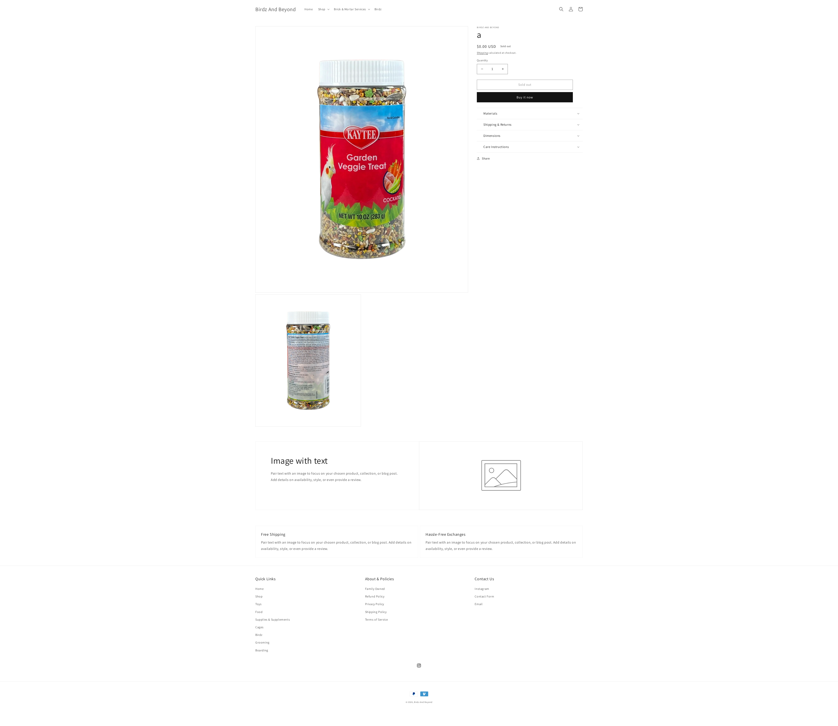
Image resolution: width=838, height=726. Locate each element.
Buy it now (525, 97)
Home (259, 589)
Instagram (482, 589)
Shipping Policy (376, 612)
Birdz (259, 635)
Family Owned (375, 589)
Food (259, 612)
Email (479, 604)
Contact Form (484, 596)
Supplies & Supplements (272, 619)
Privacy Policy (374, 604)
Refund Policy (375, 596)
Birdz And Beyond (423, 702)
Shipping (482, 52)
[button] (323, 9)
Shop (259, 596)
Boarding (261, 650)
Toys (258, 604)
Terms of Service (376, 619)
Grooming (262, 642)
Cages (259, 627)
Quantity (482, 60)
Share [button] (486, 158)
